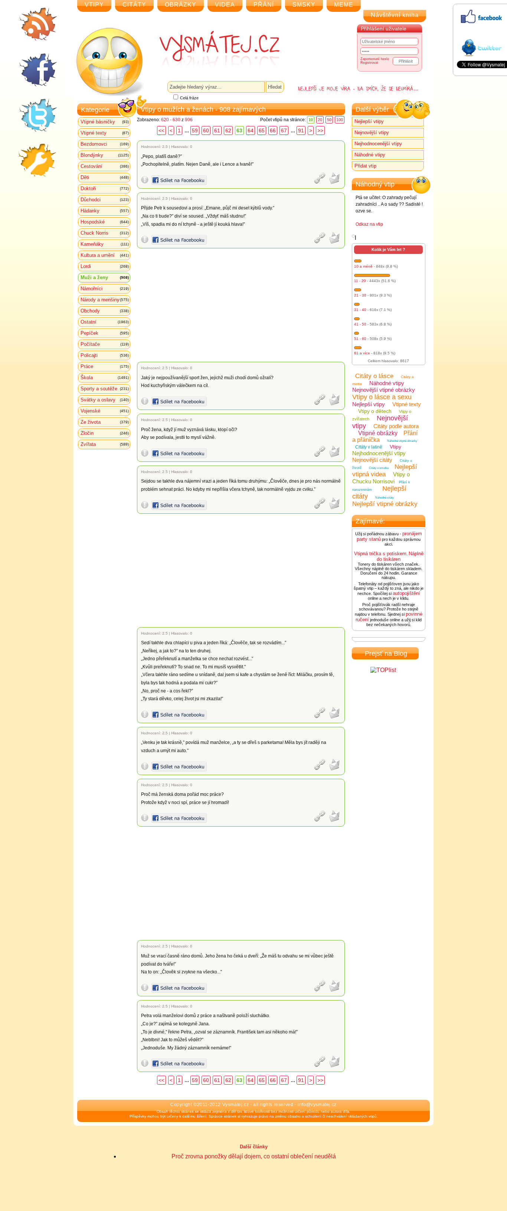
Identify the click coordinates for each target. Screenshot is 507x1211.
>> (320, 130)
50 (329, 120)
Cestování (105, 166)
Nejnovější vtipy (371, 132)
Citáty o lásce (374, 376)
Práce (105, 366)
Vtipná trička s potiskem (380, 553)
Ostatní (105, 322)
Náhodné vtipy (369, 155)
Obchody (105, 311)
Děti (105, 177)
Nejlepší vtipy (369, 121)
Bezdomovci (105, 144)
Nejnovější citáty (372, 460)
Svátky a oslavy (105, 400)
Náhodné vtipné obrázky (402, 441)
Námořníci (105, 288)
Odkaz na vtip (369, 224)
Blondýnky (105, 155)
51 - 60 (360, 339)
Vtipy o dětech (375, 411)
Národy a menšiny (105, 299)
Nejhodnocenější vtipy (378, 143)
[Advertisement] (242, 305)
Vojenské (105, 411)
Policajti (105, 355)
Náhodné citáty (384, 497)
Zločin (105, 433)
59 (195, 130)
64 (251, 130)
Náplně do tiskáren (400, 556)
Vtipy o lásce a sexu (382, 397)
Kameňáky (105, 244)
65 (262, 130)
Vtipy (395, 447)
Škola (105, 377)
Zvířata (105, 444)
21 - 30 (360, 295)
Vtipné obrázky (378, 433)
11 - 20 (360, 281)
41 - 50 (360, 324)
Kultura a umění (105, 255)
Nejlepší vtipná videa (384, 470)
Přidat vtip (365, 166)
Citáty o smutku (379, 468)
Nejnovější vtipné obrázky (383, 390)
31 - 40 (360, 310)
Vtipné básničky (105, 122)
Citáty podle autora (396, 426)
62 (228, 130)
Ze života (105, 422)
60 (206, 130)
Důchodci (105, 199)
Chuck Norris (105, 233)
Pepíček (105, 333)
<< (161, 130)
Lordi (105, 266)
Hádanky (105, 211)
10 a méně (363, 266)
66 (273, 130)
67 (284, 130)
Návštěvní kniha (395, 15)
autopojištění (406, 593)
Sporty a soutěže (105, 388)
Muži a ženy (105, 277)
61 (217, 130)
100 (339, 120)
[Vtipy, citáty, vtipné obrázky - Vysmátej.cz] (211, 48)
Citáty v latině (368, 447)
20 (320, 120)
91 (301, 130)
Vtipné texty (105, 133)
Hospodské (105, 222)
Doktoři (105, 188)
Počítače (105, 344)
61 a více (362, 353)
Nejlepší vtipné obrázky (385, 503)
